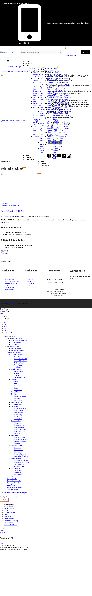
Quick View (4, 204)
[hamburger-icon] (90, 61)
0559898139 (70, 55)
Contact (28, 158)
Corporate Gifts (5, 206)
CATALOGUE (30, 160)
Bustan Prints (11, 303)
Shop (42, 71)
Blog (27, 156)
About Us (29, 63)
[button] (8, 61)
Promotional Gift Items (13, 71)
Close (2, 313)
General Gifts (15, 206)
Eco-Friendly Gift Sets (13, 211)
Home (28, 61)
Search (4, 499)
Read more (4, 253)
